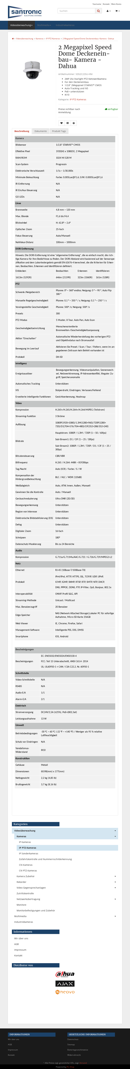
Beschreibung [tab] (21, 131)
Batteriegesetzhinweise (77, 1049)
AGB (16, 944)
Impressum (20, 949)
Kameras (21, 836)
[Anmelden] (108, 11)
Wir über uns (21, 938)
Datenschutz (72, 1039)
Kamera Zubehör (26, 876)
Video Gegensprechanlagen (31, 887)
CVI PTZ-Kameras (28, 870)
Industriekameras (65, 25)
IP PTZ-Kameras (78, 99)
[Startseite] (13, 38)
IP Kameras (25, 842)
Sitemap (71, 1044)
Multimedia (43, 25)
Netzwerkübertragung (28, 899)
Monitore (21, 904)
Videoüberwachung (20, 25)
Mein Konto (116, 4)
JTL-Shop (70, 1067)
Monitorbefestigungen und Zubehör (36, 910)
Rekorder (21, 881)
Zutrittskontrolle (25, 893)
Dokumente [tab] (41, 131)
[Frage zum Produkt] (74, 123)
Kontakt (106, 4)
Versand (83, 1063)
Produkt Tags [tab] (59, 131)
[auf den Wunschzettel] (61, 123)
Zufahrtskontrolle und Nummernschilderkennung (45, 859)
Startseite (97, 4)
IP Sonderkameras (28, 853)
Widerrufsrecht (74, 1055)
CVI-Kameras (25, 864)
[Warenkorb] (117, 11)
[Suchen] (98, 10)
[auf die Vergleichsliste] (68, 123)
